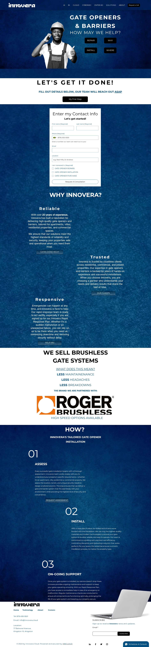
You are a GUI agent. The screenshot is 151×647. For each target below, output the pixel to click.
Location (55, 156)
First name (60, 124)
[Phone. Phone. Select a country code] (55, 137)
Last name (84, 124)
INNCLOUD (67, 644)
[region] (60, 44)
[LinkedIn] (90, 644)
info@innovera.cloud (29, 620)
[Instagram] (107, 644)
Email (54, 146)
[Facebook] (95, 644)
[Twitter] (101, 644)
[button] (134, 5)
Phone (58, 134)
